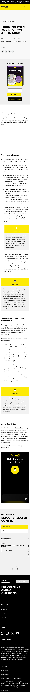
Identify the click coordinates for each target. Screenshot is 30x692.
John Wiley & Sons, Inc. (20, 682)
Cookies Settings (5, 674)
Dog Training (5, 447)
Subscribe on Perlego (15, 99)
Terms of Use (4, 666)
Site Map (3, 622)
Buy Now (13, 94)
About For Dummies (6, 610)
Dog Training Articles (9, 21)
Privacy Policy (4, 670)
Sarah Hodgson (6, 41)
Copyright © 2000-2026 (7, 682)
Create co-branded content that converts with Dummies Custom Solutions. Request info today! (15, 2)
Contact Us (3, 614)
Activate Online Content (7, 618)
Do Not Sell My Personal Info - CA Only (11, 678)
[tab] (14, 527)
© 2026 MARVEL (5, 690)
